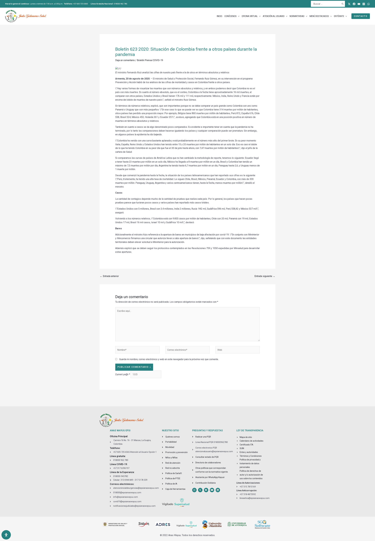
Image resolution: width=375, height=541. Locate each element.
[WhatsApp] (368, 4)
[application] (238, 16)
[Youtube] (359, 4)
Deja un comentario (125, 60)
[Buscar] (343, 4)
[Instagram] (363, 4)
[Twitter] (349, 4)
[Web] (237, 350)
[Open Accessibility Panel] (6, 535)
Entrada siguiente (264, 276)
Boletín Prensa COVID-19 (150, 60)
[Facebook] (354, 4)
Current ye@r (122, 374)
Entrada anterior (109, 276)
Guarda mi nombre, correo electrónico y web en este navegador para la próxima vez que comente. (169, 359)
